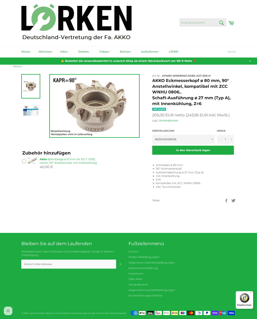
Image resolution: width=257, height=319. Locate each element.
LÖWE (173, 51)
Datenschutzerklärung (143, 268)
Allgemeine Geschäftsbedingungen (151, 262)
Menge (221, 130)
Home (25, 51)
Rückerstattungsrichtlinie (145, 295)
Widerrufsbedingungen (143, 257)
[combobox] (202, 22)
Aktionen (45, 51)
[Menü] (251, 293)
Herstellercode (163, 130)
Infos (64, 51)
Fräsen (105, 51)
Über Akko (135, 279)
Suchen (133, 251)
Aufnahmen (150, 51)
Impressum (136, 273)
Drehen (84, 51)
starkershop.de (118, 313)
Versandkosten (168, 120)
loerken (33, 313)
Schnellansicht (32, 165)
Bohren (125, 51)
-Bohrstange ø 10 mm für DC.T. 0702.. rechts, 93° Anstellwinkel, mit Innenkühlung (68, 161)
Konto (232, 51)
